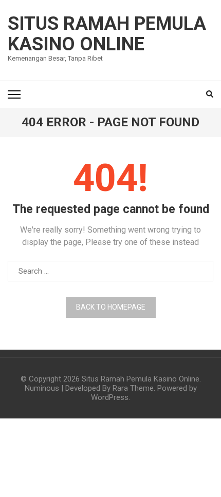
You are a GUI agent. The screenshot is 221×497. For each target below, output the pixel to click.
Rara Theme (133, 388)
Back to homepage (110, 307)
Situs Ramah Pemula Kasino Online (107, 34)
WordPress (109, 397)
